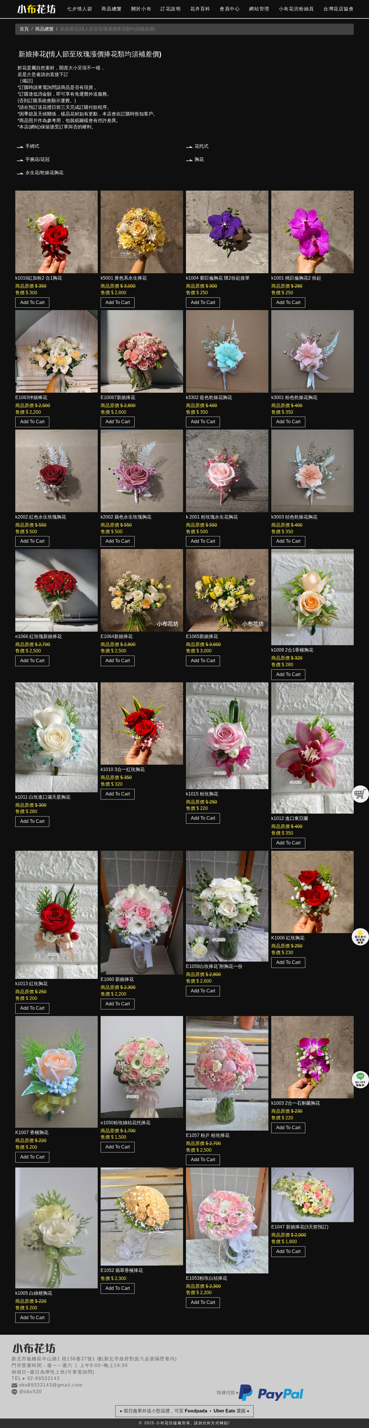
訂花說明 (171, 8)
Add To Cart (32, 302)
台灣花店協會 (338, 8)
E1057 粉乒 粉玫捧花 (207, 1135)
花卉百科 (200, 8)
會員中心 (230, 8)
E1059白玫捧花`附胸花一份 (214, 966)
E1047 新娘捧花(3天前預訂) (299, 1226)
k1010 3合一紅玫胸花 (123, 769)
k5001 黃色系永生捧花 (124, 278)
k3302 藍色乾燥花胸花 (209, 397)
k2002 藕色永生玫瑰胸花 (126, 516)
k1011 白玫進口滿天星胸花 (42, 797)
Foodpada (196, 1410)
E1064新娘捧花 (117, 636)
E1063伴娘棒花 (31, 397)
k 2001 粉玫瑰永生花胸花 (212, 516)
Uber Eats (224, 1410)
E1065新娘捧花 (202, 636)
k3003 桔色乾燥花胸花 (294, 516)
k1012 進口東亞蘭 (289, 818)
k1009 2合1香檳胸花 (292, 649)
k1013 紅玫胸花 (31, 983)
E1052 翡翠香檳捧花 (122, 1270)
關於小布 (141, 8)
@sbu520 (30, 1391)
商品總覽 (111, 8)
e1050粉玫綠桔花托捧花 (125, 1122)
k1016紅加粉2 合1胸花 (38, 278)
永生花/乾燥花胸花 (44, 172)
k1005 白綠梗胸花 (33, 1293)
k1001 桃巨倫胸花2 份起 (296, 278)
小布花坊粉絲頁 (296, 8)
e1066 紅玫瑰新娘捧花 (38, 636)
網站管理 (259, 8)
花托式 (201, 146)
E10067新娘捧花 (118, 397)
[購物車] (360, 794)
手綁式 (32, 146)
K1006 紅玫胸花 (287, 937)
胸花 (199, 159)
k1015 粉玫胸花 (202, 793)
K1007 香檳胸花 (31, 1132)
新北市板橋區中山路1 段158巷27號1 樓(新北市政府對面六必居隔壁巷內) (94, 1358)
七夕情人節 (79, 8)
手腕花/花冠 (37, 159)
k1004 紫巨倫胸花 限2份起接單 (218, 278)
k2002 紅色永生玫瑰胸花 (40, 516)
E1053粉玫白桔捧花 (206, 1278)
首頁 (24, 28)
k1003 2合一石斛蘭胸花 (295, 1103)
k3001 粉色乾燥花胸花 (294, 397)
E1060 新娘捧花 (117, 979)
